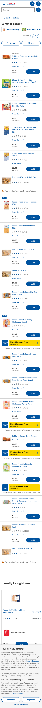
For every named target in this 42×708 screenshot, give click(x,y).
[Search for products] (38, 9)
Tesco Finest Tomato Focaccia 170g (24, 202)
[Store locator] (38, 3)
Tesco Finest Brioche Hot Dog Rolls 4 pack (24, 293)
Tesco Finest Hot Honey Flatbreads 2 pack (22, 320)
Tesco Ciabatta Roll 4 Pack (23, 249)
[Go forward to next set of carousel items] (37, 36)
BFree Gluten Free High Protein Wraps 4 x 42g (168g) (24, 80)
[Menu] (3, 3)
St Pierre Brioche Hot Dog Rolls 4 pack (25, 57)
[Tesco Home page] (11, 4)
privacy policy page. (31, 661)
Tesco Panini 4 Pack (20, 270)
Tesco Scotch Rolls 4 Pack (23, 548)
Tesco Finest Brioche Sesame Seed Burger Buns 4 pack (24, 378)
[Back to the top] (22, 573)
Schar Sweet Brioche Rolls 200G (23, 154)
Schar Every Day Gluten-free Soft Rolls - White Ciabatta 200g (24, 129)
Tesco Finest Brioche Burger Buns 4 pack (24, 355)
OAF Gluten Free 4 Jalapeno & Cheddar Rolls (25, 104)
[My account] (32, 3)
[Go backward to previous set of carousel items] (32, 36)
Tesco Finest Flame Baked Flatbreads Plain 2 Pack (23, 402)
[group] (10, 29)
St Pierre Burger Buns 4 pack (24, 436)
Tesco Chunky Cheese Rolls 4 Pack (24, 525)
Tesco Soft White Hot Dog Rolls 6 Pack (13, 611)
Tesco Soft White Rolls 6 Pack (24, 177)
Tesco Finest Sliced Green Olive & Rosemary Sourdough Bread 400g (24, 500)
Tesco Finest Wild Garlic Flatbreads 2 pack (22, 465)
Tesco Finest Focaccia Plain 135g (23, 226)
